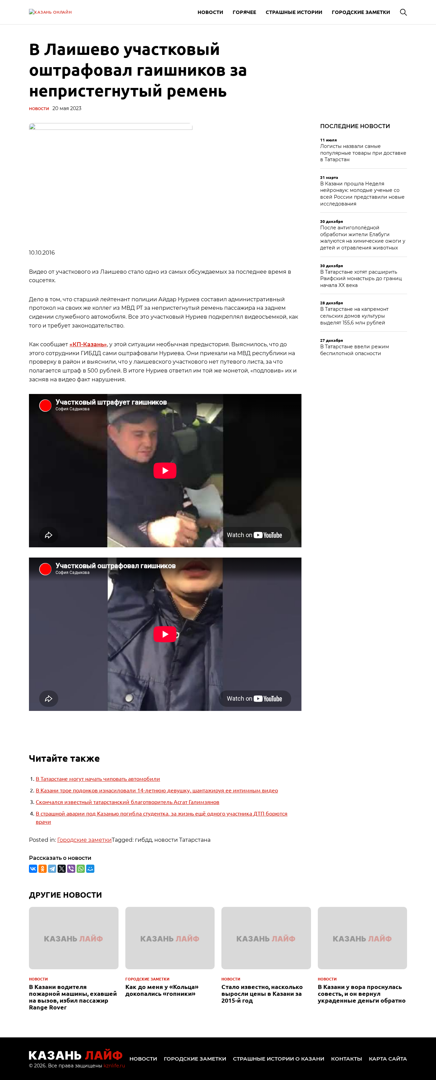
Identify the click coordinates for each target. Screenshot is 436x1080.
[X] (62, 869)
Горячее (244, 12)
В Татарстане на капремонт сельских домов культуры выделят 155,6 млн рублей (354, 315)
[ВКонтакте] (33, 869)
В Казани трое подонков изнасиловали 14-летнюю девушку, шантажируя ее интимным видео (157, 790)
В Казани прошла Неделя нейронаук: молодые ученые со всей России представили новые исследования (362, 194)
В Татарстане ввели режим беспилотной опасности (354, 350)
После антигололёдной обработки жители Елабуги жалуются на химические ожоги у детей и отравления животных (362, 238)
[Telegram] (52, 869)
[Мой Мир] (90, 869)
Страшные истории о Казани (278, 1058)
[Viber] (71, 869)
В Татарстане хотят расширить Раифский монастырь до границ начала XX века (361, 278)
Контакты (346, 1058)
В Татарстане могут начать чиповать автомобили (98, 778)
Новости (210, 12)
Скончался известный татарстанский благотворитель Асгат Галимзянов (127, 801)
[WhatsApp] (81, 869)
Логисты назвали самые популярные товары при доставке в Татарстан (363, 153)
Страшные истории (294, 12)
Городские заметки (361, 12)
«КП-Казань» (88, 344)
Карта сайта (388, 1058)
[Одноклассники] (42, 869)
